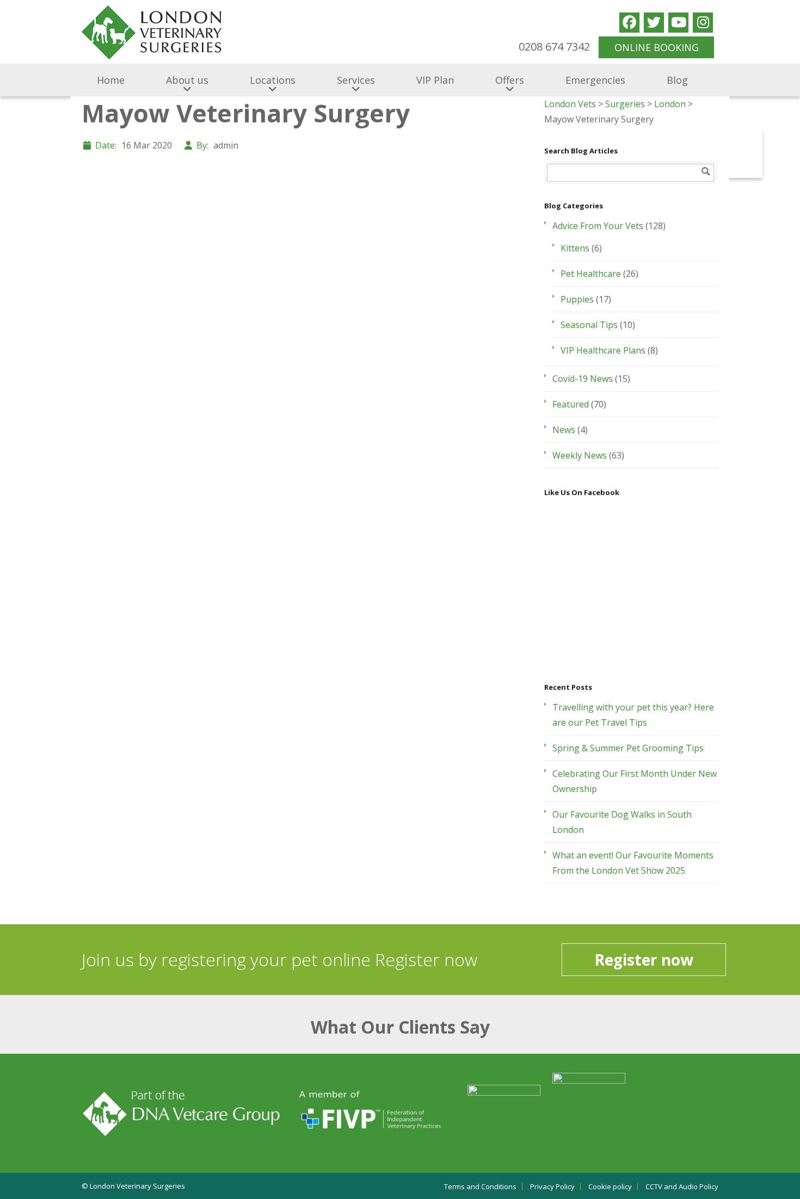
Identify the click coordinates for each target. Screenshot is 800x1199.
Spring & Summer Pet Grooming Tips (628, 748)
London (670, 104)
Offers (509, 79)
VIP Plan (435, 79)
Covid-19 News (582, 379)
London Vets (570, 104)
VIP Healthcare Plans (603, 350)
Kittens (575, 248)
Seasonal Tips (589, 325)
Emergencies (595, 79)
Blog (677, 79)
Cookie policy (610, 1186)
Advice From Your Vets (597, 226)
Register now (643, 959)
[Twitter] (654, 23)
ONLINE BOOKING (656, 47)
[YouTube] (678, 23)
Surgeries (625, 104)
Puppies (577, 299)
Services (356, 79)
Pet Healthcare (591, 274)
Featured (570, 404)
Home (111, 79)
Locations (273, 79)
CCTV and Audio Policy (681, 1186)
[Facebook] (629, 23)
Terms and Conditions (480, 1186)
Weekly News (579, 455)
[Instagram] (703, 23)
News (563, 430)
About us (187, 79)
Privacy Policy (552, 1186)
